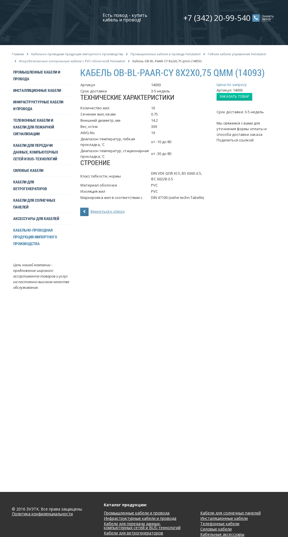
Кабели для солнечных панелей (34, 204)
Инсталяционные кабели (224, 518)
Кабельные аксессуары (222, 534)
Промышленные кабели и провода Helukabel (165, 54)
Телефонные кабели (219, 523)
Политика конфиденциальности (42, 514)
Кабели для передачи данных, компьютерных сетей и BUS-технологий (35, 152)
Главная (18, 54)
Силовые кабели (28, 170)
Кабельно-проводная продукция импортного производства (77, 54)
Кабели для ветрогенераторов (30, 185)
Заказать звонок (268, 17)
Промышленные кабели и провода (36, 75)
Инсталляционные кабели (37, 90)
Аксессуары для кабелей (36, 218)
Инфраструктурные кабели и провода (38, 105)
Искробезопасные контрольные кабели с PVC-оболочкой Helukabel (72, 61)
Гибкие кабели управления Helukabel (237, 54)
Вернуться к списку (108, 211)
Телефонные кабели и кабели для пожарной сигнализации (33, 126)
